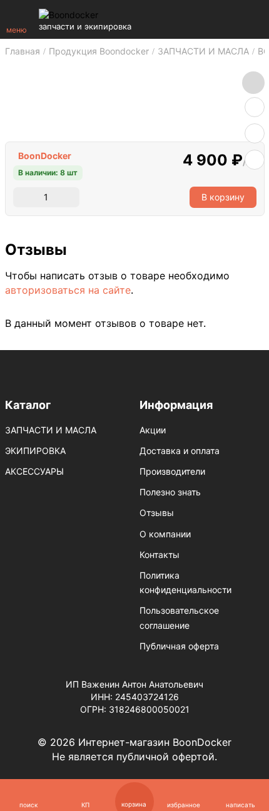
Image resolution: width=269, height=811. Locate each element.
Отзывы (157, 512)
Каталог (28, 404)
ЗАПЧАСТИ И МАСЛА (50, 430)
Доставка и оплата (180, 450)
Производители (172, 471)
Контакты (160, 554)
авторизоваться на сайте (68, 290)
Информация (176, 404)
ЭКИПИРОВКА (35, 450)
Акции (153, 430)
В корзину (223, 197)
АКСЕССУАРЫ (34, 471)
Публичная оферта (179, 646)
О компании (165, 534)
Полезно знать (170, 492)
